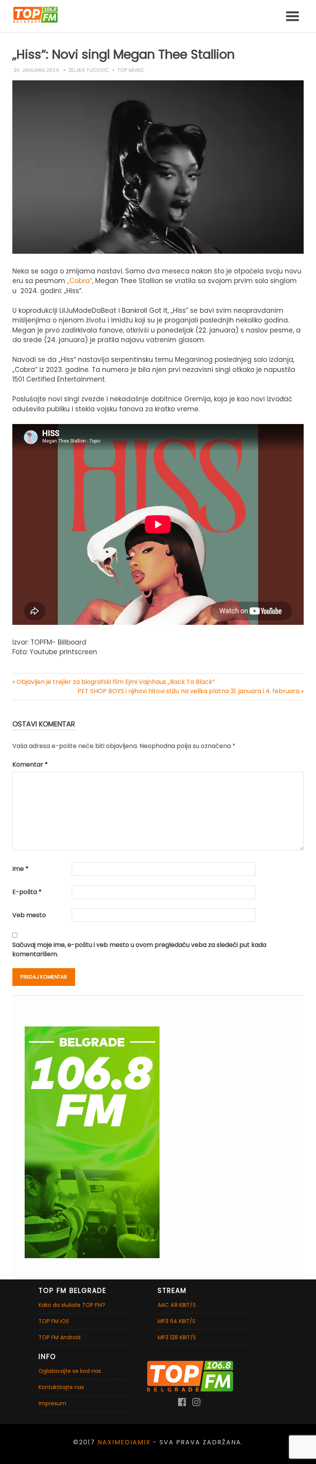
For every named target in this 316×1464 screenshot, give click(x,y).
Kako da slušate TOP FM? (72, 1305)
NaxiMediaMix (124, 1442)
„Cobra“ (79, 280)
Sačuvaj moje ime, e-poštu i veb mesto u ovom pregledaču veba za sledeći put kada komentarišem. (139, 949)
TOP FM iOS (54, 1321)
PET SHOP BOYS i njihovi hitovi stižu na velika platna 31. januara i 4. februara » (190, 691)
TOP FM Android (60, 1337)
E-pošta (27, 891)
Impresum (52, 1403)
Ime (20, 868)
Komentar (30, 764)
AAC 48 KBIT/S (177, 1305)
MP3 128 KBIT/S (177, 1337)
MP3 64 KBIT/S (176, 1321)
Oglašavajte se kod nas (70, 1371)
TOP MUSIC (131, 70)
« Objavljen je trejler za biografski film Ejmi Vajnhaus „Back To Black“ (113, 681)
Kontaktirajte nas (61, 1387)
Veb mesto (29, 915)
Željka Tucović (89, 70)
